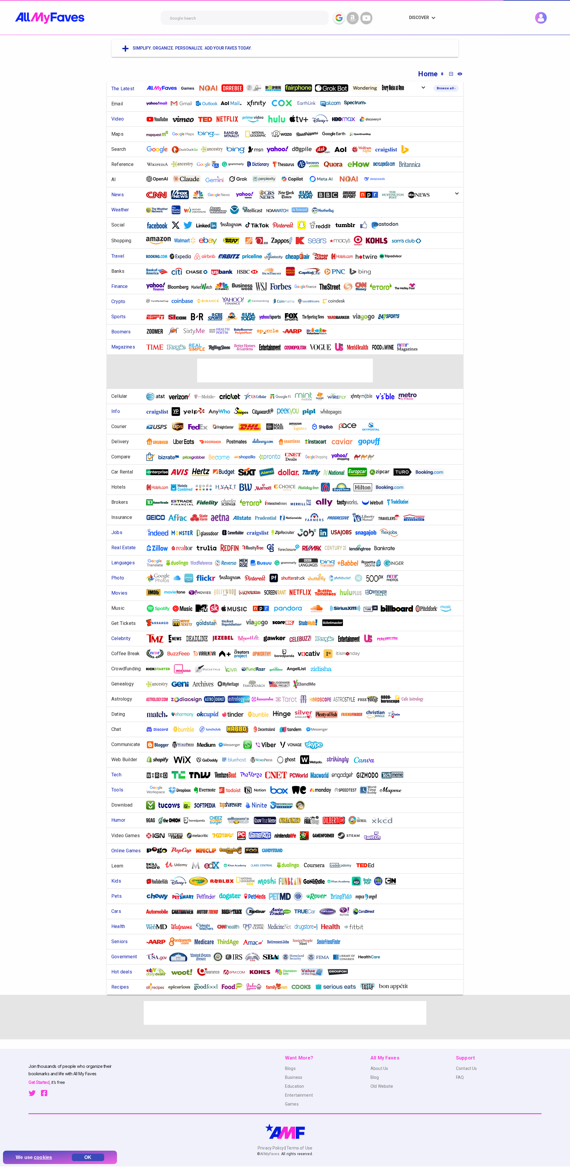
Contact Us (466, 1068)
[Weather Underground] (197, 210)
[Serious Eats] (337, 986)
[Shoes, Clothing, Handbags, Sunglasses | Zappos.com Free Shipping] (284, 240)
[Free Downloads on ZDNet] (189, 805)
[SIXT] (249, 472)
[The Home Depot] (251, 240)
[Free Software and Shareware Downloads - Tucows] (171, 805)
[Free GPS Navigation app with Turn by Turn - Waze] (284, 134)
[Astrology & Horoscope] (159, 699)
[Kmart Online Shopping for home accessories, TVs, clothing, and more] (302, 240)
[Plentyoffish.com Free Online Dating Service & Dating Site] (328, 714)
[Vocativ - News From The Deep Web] (311, 653)
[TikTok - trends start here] (259, 225)
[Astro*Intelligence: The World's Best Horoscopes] (217, 699)
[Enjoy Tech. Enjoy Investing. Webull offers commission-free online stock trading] (374, 502)
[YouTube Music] (185, 608)
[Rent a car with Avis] (182, 472)
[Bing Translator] (329, 563)
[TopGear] (257, 911)
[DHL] (252, 427)
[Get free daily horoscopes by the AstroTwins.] (346, 699)
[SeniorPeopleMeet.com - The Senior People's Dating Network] (305, 942)
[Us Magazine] (341, 347)
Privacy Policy (271, 1148)
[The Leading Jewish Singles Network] (396, 714)
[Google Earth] (336, 134)
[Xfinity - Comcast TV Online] (258, 103)
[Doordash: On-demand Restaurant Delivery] (212, 441)
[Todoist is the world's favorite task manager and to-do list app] (232, 790)
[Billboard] (399, 608)
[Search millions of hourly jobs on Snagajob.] (368, 532)
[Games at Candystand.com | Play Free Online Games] (274, 850)
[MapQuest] (159, 134)
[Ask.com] (325, 149)
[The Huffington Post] (395, 194)
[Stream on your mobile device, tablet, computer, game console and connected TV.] (372, 119)
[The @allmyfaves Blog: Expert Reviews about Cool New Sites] (157, 653)
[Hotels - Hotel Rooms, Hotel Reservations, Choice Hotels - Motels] (287, 487)
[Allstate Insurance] (244, 517)
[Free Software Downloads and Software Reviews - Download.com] (152, 805)
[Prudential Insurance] (267, 517)
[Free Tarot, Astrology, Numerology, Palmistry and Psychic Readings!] (370, 699)
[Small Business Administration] (273, 957)
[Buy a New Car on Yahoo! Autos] (346, 911)
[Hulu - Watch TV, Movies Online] (279, 119)
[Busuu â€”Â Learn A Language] (263, 563)
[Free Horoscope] (392, 699)
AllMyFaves (269, 1154)
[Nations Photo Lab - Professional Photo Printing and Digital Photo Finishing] (360, 578)
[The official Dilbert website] (335, 820)
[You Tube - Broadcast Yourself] (159, 119)
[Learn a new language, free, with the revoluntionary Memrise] (245, 562)
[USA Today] (308, 194)
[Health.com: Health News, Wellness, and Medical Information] (333, 926)
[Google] (159, 149)
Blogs (290, 1068)
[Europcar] (359, 472)
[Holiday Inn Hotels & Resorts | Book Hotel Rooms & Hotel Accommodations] (310, 487)
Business (293, 1077)
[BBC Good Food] (208, 986)
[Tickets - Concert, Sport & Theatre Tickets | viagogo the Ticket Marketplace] (365, 317)
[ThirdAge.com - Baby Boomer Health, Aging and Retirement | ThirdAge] (230, 942)
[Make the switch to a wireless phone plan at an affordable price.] (282, 396)
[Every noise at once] (395, 88)
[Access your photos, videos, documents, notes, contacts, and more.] (179, 578)
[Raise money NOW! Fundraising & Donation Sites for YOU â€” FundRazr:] (256, 668)
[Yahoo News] (246, 195)
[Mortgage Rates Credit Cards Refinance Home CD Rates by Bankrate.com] (386, 548)
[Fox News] (182, 194)
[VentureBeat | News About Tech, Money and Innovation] (227, 775)
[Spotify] (160, 608)
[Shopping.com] (152, 456)
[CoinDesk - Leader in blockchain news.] (336, 301)
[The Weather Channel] (178, 209)
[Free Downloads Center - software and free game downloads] (283, 805)
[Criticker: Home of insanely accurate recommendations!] (353, 592)
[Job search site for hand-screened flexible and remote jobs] (391, 532)
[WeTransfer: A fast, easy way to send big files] (301, 790)
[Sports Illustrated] (179, 317)
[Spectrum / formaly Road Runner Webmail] (357, 103)
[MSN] (257, 149)
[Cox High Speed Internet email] (283, 103)
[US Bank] (224, 271)
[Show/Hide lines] (459, 73)
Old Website (381, 1086)
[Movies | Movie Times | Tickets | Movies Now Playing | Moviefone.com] (177, 592)
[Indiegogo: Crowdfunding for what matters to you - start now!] (184, 668)
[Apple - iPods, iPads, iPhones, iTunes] (236, 608)
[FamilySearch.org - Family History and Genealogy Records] (256, 684)
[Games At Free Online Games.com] (253, 850)
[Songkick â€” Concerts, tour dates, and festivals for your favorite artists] (216, 608)
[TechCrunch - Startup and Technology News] (180, 774)
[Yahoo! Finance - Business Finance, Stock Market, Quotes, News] (158, 286)
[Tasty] (369, 986)
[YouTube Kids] (159, 881)
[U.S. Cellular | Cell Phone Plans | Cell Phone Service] (257, 396)
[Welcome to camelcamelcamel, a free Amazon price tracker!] (366, 457)
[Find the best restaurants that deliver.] (185, 441)
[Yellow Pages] (178, 411)
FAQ (460, 1077)
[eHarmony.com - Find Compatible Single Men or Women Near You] (184, 714)
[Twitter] (190, 225)
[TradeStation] (400, 502)
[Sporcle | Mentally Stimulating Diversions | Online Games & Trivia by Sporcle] (269, 331)
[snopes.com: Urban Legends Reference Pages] (243, 411)
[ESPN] (157, 317)
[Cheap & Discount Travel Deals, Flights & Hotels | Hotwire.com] (368, 256)
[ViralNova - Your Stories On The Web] (206, 653)
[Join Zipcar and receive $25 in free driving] (382, 472)
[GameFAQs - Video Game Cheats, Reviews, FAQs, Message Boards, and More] (262, 835)
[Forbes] (283, 286)
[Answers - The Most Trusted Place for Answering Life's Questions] (310, 164)
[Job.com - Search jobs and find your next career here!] (309, 532)
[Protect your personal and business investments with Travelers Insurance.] (391, 517)
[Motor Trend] (210, 911)
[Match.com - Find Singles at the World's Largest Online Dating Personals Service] (159, 714)
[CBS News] (269, 194)
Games (292, 1104)
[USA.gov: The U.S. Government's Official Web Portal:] (158, 957)
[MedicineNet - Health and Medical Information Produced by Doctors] (281, 926)
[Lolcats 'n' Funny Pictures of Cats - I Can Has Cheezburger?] (218, 820)
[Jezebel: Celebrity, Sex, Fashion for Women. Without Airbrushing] (225, 638)
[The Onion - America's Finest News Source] (171, 820)
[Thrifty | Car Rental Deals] (313, 472)
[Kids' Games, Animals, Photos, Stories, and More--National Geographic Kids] (248, 881)
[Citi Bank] (179, 271)
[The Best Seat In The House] (252, 592)
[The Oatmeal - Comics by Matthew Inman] (360, 820)
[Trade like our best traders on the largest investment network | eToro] (383, 286)
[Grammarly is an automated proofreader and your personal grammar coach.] (235, 164)
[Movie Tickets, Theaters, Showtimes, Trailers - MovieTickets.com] (184, 622)
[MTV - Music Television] (203, 608)
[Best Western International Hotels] (248, 487)
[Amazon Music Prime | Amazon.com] (448, 608)
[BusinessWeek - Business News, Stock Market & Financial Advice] (244, 286)
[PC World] (301, 775)
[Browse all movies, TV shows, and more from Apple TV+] (301, 119)
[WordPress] (185, 744)
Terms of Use (299, 1148)
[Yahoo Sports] (272, 317)
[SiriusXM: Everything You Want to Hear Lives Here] (347, 608)
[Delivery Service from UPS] (180, 426)
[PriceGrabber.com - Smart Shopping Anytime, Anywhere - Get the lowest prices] (196, 457)
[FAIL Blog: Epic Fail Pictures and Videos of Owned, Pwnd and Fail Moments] (314, 820)
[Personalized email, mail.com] (333, 103)
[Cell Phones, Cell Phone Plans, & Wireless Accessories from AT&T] (158, 396)
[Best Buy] (233, 240)
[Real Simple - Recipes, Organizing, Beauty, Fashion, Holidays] (199, 347)
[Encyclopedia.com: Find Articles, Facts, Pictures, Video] (386, 164)
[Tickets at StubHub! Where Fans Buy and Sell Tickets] (310, 622)
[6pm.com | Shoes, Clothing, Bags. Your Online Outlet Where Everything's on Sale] (236, 972)
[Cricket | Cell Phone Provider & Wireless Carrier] (232, 396)
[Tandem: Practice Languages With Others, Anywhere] (292, 729)
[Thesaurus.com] (285, 164)
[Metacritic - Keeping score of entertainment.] (199, 835)
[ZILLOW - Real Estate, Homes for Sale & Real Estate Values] (159, 548)
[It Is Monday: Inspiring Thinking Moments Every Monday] (350, 653)
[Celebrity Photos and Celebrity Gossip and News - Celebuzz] (302, 638)
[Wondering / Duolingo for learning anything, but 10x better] (367, 88)
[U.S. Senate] (202, 957)
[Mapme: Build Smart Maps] (392, 790)
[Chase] (199, 271)
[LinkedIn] (208, 225)
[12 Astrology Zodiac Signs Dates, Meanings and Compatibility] (188, 699)
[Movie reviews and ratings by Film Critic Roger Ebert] (378, 592)
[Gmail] (183, 103)
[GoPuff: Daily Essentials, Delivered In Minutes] (371, 441)
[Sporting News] (315, 317)
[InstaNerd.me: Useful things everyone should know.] (330, 653)
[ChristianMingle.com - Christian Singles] (378, 714)
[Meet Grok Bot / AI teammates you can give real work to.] (334, 88)
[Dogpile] (304, 149)
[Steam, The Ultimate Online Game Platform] (351, 835)
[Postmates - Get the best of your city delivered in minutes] (238, 441)
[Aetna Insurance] (222, 517)
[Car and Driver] (185, 911)
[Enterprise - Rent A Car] (159, 472)
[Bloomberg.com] (180, 286)
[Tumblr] (347, 225)
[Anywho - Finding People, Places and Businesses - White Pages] (221, 411)
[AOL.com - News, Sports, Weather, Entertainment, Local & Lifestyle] (342, 149)
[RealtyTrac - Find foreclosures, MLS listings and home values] (255, 548)
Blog (374, 1077)
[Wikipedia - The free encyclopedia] (159, 164)
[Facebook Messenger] (319, 729)
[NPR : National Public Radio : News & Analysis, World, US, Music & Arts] (371, 195)
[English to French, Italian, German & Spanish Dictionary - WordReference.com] (203, 563)
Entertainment (299, 1095)
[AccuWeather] (220, 210)
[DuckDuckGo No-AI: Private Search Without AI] (210, 88)
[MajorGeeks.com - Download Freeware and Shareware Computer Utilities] (302, 805)
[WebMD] (159, 926)
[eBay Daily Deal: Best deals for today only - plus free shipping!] (158, 972)
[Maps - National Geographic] (257, 134)
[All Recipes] (157, 986)
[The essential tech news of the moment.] (394, 775)
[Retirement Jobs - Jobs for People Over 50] (280, 942)
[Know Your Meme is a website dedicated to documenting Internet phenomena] (267, 820)
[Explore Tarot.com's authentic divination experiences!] (288, 699)
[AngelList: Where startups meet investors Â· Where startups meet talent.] (298, 668)
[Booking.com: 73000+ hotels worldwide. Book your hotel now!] (159, 256)
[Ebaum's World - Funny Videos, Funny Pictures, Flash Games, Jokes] (240, 820)
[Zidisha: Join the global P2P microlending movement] (323, 668)
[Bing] (238, 149)
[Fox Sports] (293, 316)
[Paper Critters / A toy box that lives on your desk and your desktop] (275, 88)
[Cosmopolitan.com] (297, 347)
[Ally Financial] (326, 502)
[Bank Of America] (159, 271)
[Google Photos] (160, 578)
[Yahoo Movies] (202, 592)
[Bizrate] (171, 457)
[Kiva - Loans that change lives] (233, 669)
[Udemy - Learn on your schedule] (178, 865)
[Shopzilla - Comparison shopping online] (247, 457)
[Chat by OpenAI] (159, 179)
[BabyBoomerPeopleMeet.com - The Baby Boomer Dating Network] (245, 331)
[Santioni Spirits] (256, 88)
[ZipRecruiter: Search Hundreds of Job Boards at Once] (285, 533)
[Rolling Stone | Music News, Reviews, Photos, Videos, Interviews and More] (221, 347)
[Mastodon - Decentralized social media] (387, 225)
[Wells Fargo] (292, 271)
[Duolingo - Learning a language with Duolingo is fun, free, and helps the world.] (179, 563)
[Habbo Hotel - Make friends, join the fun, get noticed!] (239, 729)
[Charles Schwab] (231, 502)
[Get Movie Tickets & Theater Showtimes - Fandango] (159, 622)
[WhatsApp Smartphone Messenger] (249, 744)
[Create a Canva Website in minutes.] (366, 760)
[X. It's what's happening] (178, 225)
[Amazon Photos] (191, 578)
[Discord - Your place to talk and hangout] (159, 729)
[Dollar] (290, 472)
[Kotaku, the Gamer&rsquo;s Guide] (225, 835)
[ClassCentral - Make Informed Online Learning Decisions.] (263, 865)
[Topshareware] (233, 805)
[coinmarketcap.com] (159, 301)
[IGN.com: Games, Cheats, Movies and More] (158, 835)
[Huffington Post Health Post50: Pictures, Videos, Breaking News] (222, 331)
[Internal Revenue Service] (236, 957)
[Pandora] (291, 608)
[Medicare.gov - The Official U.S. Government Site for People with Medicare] (206, 942)
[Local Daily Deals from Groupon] (340, 972)
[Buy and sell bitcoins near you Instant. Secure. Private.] (310, 301)
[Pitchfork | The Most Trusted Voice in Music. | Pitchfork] (429, 608)
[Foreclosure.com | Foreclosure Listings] (291, 548)
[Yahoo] (279, 149)
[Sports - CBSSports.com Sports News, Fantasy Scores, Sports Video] (217, 316)
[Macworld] (322, 775)
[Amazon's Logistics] (300, 426)
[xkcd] (383, 820)
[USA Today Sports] (250, 316)
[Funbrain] (292, 881)
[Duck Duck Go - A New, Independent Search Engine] (187, 149)
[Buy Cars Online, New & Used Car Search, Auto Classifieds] (330, 911)
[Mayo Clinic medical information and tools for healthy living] (256, 926)
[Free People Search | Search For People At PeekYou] (290, 411)
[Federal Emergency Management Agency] (320, 957)
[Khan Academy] (237, 865)
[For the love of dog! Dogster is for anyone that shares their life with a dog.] (232, 896)
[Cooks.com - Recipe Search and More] (303, 986)
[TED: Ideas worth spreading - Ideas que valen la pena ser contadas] (207, 119)
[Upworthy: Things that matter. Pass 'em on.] (264, 653)
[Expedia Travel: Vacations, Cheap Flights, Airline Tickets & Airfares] (182, 256)
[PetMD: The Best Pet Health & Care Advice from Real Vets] (282, 896)
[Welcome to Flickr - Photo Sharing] (208, 578)
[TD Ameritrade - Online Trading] (159, 502)
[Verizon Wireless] (181, 396)
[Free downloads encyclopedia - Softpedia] (207, 805)
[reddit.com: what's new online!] (322, 225)
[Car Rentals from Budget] (226, 472)
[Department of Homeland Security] (295, 957)
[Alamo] (269, 472)
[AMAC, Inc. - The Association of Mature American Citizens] (255, 942)
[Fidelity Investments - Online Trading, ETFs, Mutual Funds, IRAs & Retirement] (210, 502)
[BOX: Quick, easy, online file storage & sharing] (281, 790)
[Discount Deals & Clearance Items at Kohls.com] (262, 972)
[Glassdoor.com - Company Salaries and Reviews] (210, 533)
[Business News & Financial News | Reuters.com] (350, 286)
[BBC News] (330, 195)
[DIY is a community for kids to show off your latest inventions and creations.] (358, 881)
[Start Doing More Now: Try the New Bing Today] (407, 149)
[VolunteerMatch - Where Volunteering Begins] (318, 331)
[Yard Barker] (340, 317)
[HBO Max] (346, 119)
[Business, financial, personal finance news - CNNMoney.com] (363, 286)
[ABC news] (421, 195)
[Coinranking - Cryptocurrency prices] (260, 301)
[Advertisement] (285, 370)
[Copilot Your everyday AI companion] (294, 179)
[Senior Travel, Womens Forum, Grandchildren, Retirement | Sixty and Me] (196, 331)
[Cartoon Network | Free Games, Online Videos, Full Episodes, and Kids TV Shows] (393, 881)
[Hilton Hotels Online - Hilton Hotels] (365, 487)
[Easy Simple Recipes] (278, 986)
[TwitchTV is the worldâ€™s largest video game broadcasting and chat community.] (375, 835)
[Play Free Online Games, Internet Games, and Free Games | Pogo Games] (159, 850)
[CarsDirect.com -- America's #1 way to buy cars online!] (366, 911)
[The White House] (180, 956)
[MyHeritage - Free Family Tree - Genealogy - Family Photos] (230, 684)
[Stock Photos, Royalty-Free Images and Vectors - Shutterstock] (295, 578)
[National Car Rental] (336, 472)
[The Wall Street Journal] (263, 286)
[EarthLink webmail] (309, 103)
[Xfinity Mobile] (363, 396)
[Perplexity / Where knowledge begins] (266, 179)
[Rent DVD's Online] (229, 119)
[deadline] (199, 638)
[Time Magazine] (157, 347)
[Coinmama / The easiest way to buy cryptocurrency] (285, 301)
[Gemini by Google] (216, 179)
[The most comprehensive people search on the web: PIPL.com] (311, 411)
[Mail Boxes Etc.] (277, 426)
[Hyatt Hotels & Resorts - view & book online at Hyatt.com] (228, 487)
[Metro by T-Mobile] (410, 396)
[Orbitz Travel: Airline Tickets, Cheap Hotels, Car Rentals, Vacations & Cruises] (231, 256)
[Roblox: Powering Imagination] (224, 881)
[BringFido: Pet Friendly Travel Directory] (343, 896)
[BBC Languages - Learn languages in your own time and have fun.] (310, 562)
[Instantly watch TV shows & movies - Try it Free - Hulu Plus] (327, 592)
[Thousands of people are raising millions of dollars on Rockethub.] (209, 668)
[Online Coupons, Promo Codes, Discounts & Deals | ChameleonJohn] (288, 972)
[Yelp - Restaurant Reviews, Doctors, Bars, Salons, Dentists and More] (196, 411)
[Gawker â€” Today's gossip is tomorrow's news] (276, 638)
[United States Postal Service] (159, 426)
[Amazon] (160, 240)
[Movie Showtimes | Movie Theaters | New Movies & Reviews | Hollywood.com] (227, 592)
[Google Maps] (185, 134)
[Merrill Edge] (303, 502)
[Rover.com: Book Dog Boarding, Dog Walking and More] (318, 896)
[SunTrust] (274, 271)
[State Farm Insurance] (201, 517)
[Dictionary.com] (260, 164)
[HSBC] (249, 271)
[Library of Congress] (346, 957)
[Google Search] (339, 18)
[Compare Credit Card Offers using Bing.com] (362, 271)
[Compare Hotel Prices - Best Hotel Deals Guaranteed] (183, 487)
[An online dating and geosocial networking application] (235, 714)
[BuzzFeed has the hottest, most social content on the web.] (180, 653)
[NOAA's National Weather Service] (236, 209)
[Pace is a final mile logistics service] (350, 426)
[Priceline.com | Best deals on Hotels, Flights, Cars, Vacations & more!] (254, 256)
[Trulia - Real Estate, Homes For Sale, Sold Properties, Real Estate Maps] (208, 548)
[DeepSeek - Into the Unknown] (376, 179)
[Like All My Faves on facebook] (366, 225)
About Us (379, 1068)
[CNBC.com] (224, 286)
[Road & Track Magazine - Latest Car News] (233, 911)
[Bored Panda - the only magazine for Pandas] (196, 820)
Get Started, (39, 1082)
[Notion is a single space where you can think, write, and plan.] (257, 790)
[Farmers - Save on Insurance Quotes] (317, 517)
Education (294, 1086)
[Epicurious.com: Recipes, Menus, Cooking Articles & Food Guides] (181, 986)
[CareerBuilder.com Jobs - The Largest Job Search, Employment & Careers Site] (235, 532)
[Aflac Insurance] (179, 517)
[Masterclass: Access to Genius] (197, 865)
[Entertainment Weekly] (272, 347)
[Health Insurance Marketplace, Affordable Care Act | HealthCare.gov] (371, 956)
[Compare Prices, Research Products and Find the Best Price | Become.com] (221, 457)
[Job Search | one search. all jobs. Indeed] (159, 532)
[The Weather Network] (159, 210)
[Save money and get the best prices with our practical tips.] (295, 456)
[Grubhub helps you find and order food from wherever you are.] (159, 441)
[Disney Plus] (322, 119)
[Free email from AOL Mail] (234, 103)
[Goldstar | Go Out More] (209, 622)
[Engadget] (344, 775)
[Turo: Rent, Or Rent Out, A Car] (405, 472)
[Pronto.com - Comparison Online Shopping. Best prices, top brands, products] (272, 457)
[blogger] (160, 744)
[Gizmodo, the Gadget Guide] (369, 775)
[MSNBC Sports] (234, 316)
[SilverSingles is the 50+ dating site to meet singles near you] (305, 714)
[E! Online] (177, 638)
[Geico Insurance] (158, 517)
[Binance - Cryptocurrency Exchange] (210, 301)
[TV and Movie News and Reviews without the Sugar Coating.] (277, 592)
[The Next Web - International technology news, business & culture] (202, 775)
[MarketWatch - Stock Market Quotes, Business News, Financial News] (204, 286)
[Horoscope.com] (322, 699)
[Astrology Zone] (241, 699)
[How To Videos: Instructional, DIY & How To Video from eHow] (360, 164)
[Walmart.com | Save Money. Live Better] (187, 240)
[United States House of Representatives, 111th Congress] (220, 957)
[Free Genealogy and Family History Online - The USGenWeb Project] (281, 684)
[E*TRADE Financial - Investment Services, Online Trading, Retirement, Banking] (184, 502)
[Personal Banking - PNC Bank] (337, 271)
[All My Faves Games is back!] (173, 88)
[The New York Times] (288, 194)
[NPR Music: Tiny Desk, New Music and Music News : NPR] (263, 608)
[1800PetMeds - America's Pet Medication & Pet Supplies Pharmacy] (257, 896)
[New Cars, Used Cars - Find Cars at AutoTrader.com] (282, 911)
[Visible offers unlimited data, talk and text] (387, 396)
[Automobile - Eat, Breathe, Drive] (159, 911)
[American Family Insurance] (416, 517)
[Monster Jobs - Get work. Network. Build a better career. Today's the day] (184, 532)
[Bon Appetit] (395, 986)
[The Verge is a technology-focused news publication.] (253, 775)
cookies (43, 1157)
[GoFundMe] (278, 669)
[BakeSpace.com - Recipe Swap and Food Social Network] (256, 986)
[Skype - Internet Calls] (316, 744)
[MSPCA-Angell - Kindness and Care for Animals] (368, 896)
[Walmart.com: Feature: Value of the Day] (313, 972)
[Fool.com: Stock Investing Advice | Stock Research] (407, 286)
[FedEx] (200, 426)
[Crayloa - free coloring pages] (201, 881)
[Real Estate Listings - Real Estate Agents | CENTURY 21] (337, 548)
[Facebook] (159, 225)
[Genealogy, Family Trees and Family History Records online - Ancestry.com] (159, 684)
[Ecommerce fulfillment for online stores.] (324, 426)
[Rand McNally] (234, 134)
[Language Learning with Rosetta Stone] (373, 563)
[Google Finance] (307, 286)
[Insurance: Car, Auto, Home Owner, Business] (293, 517)
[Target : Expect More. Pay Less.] (360, 241)
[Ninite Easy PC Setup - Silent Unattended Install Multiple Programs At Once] (258, 805)
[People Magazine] (178, 347)
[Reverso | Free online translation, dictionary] (228, 563)
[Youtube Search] (366, 18)
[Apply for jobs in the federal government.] (343, 532)
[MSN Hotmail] (208, 103)
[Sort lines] (442, 73)
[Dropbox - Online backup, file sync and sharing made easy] (181, 790)
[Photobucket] (342, 578)
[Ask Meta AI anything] (323, 179)
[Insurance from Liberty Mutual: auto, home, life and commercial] (365, 517)
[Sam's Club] (408, 241)
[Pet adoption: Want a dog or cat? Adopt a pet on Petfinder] (209, 896)
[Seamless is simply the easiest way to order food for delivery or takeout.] (291, 441)
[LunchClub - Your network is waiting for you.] (212, 729)
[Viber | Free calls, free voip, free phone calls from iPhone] (268, 744)
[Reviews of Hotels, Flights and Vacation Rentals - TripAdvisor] (392, 256)
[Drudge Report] (352, 194)
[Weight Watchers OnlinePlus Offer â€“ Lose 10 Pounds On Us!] (207, 926)
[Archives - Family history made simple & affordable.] (205, 684)
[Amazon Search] (353, 18)
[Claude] (189, 179)
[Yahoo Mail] (159, 103)
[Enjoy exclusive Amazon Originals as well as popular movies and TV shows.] (255, 119)
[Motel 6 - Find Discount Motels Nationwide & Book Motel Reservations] (327, 487)
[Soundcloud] (318, 608)
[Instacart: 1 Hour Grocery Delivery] (318, 441)
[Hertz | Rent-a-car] (203, 472)
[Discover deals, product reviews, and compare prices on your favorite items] (342, 456)
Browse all (446, 88)
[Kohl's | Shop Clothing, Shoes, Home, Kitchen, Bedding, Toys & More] (378, 240)
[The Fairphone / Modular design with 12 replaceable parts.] (300, 88)
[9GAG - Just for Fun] (152, 820)
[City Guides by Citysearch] (264, 411)
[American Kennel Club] (300, 896)
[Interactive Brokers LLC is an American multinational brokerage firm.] (278, 502)
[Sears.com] (319, 240)
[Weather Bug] (325, 210)
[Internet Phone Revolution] (293, 744)
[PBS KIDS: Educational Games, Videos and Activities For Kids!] (380, 881)
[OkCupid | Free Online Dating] (210, 714)
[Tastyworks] (349, 502)
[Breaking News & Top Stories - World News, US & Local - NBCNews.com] (200, 194)
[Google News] (221, 195)
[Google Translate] (210, 164)
